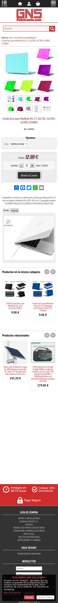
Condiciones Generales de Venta (29, 530)
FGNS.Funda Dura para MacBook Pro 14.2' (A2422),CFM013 (15, 306)
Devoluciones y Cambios (29, 540)
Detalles (6, 210)
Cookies (29, 524)
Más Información (12, 592)
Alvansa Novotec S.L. (29, 521)
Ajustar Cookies (45, 597)
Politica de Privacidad (29, 536)
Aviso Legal (29, 533)
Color (6, 143)
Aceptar (29, 597)
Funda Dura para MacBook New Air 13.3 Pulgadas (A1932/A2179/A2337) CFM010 (42, 307)
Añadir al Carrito (29, 175)
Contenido (14, 210)
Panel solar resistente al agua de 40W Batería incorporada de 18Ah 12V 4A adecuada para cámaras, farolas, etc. (15, 370)
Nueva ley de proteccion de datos (29, 527)
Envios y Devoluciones (29, 518)
